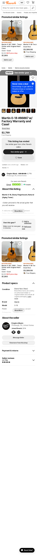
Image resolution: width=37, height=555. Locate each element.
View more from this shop (18, 343)
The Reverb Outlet (8, 12)
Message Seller (18, 337)
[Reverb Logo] (11, 2)
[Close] (33, 84)
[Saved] (27, 2)
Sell (22, 2)
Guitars (19, 12)
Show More (18, 211)
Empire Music (12, 174)
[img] (22, 173)
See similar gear (21, 73)
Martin (16, 302)
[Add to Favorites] (19, 22)
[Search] (32, 7)
